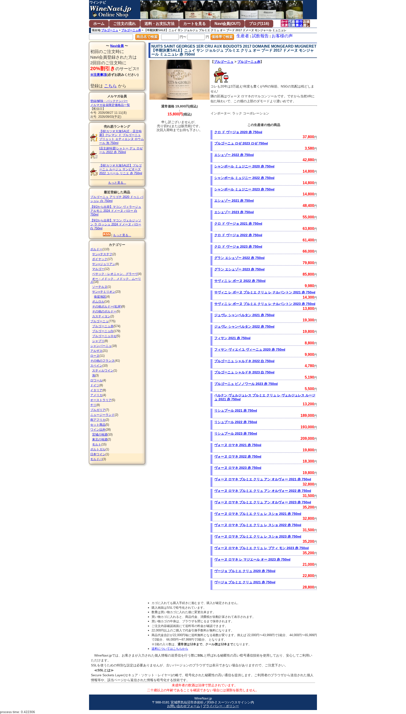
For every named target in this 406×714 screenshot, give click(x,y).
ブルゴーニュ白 (102, 331)
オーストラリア (101, 400)
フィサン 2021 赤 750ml (232, 338)
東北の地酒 (99, 439)
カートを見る (194, 24)
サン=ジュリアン (103, 264)
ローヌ (94, 355)
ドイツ (94, 385)
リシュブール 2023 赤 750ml (235, 433)
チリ (93, 405)
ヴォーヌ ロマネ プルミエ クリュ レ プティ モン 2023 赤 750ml (261, 548)
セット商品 (97, 424)
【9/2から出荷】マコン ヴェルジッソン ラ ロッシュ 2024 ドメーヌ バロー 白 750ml (115, 224)
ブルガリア (97, 410)
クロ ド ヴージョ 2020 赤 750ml (238, 132)
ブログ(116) (259, 24)
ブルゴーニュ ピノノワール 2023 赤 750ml (246, 384)
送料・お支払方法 (159, 24)
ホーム (99, 24)
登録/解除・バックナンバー (109, 101)
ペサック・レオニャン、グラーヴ (115, 274)
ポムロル (98, 301)
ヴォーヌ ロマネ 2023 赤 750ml (237, 468)
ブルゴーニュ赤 (131, 30)
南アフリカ (97, 420)
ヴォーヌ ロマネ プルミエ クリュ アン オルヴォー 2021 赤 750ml (262, 479)
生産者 (242, 36)
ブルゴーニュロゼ (104, 336)
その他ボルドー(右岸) (106, 306)
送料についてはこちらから (170, 648)
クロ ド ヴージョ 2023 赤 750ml (238, 246)
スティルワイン (102, 370)
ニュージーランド (102, 415)
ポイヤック (99, 259)
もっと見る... (117, 182)
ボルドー (96, 249)
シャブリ (98, 341)
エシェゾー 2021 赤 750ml (234, 200)
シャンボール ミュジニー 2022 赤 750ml (244, 178)
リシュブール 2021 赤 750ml (235, 410)
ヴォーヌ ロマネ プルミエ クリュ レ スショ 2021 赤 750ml (257, 514)
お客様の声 (282, 36)
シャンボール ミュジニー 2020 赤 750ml (244, 166)
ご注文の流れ (124, 24)
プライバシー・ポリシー (221, 706)
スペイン (96, 365)
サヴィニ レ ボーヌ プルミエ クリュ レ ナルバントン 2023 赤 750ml (264, 304)
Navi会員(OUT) (227, 24)
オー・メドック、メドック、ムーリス (115, 280)
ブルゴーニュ (109, 30)
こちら (110, 86)
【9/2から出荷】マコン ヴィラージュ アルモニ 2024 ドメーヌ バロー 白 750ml (115, 210)
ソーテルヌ (99, 287)
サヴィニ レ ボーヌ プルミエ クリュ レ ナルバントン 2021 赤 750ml (264, 292)
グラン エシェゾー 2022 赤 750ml (239, 258)
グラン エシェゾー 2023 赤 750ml (239, 269)
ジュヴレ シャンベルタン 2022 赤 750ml (244, 326)
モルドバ (96, 459)
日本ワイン (97, 454)
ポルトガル (97, 449)
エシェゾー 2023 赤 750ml (234, 212)
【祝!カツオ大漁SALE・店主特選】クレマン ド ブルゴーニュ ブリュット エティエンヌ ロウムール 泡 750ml (121, 137)
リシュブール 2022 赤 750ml (235, 422)
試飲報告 (260, 36)
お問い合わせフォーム (183, 706)
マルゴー (98, 269)
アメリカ (96, 395)
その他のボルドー (104, 311)
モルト (96, 444)
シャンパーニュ (101, 346)
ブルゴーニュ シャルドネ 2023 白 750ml (244, 372)
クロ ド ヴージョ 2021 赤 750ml (238, 223)
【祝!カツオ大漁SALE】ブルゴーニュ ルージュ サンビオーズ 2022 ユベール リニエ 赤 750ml (120, 169)
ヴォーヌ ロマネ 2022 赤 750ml (237, 456)
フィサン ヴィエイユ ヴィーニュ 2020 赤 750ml (249, 349)
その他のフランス (102, 360)
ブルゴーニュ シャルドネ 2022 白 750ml (244, 361)
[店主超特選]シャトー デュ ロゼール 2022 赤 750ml (121, 150)
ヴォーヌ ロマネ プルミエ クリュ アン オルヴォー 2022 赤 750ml (262, 491)
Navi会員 (117, 46)
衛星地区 (100, 296)
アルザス (96, 351)
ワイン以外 (97, 429)
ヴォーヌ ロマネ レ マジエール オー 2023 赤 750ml (252, 559)
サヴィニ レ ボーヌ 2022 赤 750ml (239, 281)
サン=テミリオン (103, 291)
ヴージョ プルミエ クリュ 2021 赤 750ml (244, 582)
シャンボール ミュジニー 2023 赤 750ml (244, 189)
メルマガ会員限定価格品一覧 (110, 105)
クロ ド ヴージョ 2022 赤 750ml (238, 235)
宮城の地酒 (99, 434)
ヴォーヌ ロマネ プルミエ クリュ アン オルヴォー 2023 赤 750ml (262, 502)
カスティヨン (101, 316)
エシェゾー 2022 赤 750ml (234, 155)
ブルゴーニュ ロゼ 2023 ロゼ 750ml (241, 143)
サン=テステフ (102, 254)
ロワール (96, 380)
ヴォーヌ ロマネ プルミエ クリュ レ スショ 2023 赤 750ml (257, 536)
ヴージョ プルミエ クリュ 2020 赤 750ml (244, 571)
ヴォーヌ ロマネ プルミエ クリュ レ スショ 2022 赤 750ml (257, 525)
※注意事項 (98, 74)
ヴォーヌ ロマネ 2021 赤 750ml (237, 445)
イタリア (96, 390)
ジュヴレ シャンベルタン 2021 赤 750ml (244, 315)
